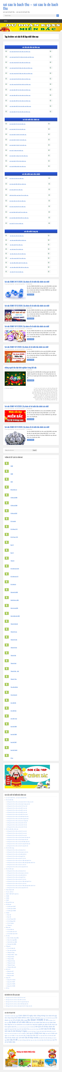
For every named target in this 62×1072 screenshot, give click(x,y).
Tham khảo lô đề (10, 889)
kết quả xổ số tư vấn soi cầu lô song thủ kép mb (18, 843)
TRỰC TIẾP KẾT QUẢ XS (12, 894)
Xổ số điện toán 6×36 (12, 933)
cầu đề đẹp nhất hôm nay (48, 390)
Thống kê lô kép (14, 647)
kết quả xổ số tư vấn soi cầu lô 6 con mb (17, 833)
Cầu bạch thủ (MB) (14, 592)
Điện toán (8, 927)
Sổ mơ (12, 758)
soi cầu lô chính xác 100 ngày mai (43, 398)
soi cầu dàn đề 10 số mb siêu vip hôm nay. (20, 106)
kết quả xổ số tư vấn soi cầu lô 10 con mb (17, 806)
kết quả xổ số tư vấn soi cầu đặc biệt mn (17, 875)
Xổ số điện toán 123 (14, 576)
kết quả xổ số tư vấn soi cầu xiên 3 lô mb (17, 825)
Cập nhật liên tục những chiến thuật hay (47, 389)
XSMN (12, 474)
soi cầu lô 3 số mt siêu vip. (16, 271)
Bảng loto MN (10, 973)
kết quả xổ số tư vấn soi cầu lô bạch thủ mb (17, 839)
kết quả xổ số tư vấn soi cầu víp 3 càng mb (17, 820)
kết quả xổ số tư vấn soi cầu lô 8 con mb (17, 835)
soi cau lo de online (12, 1033)
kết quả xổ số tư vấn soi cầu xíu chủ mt (16, 864)
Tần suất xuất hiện (14, 687)
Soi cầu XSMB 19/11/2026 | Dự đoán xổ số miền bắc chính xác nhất (27, 326)
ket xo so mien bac (35, 1022)
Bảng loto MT (10, 971)
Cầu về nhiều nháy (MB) (15, 616)
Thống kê (12, 561)
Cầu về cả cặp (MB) (14, 608)
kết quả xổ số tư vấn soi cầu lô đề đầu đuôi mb (18, 841)
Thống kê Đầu (13, 655)
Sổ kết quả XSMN (14, 505)
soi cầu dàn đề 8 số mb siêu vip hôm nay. (20, 100)
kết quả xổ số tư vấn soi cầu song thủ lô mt (17, 866)
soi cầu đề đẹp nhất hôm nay (50, 397)
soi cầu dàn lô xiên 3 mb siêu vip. (17, 140)
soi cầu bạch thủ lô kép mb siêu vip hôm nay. (21, 68)
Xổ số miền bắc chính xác (12, 829)
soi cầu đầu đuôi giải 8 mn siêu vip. (18, 212)
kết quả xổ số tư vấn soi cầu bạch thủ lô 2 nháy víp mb (20, 801)
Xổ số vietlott (13, 521)
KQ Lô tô (8, 969)
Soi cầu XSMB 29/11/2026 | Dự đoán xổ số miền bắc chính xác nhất (27, 427)
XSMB (12, 466)
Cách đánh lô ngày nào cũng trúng (31, 1016)
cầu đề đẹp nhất (37, 390)
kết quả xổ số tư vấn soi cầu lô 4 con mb (17, 831)
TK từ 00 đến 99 (14, 695)
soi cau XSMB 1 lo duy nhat (14, 1035)
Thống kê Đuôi (13, 663)
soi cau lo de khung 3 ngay (16, 1031)
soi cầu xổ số (36, 1040)
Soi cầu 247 (34, 1035)
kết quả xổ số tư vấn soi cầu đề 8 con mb (17, 812)
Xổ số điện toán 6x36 (15, 568)
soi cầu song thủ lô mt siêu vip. (18, 258)
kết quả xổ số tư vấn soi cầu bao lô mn (16, 871)
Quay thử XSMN (14, 734)
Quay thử (8, 977)
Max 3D (12, 545)
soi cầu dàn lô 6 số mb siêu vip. (17, 124)
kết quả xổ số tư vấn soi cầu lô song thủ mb (17, 845)
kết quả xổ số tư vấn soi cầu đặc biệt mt (16, 854)
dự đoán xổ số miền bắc (19, 1022)
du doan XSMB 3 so (37, 1019)
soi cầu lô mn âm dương (44, 1037)
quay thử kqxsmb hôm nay (12, 1029)
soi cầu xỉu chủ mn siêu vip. (16, 178)
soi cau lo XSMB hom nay (36, 1033)
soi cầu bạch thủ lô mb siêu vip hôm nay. (20, 51)
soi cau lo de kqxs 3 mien (33, 1031)
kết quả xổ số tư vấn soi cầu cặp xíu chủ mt (17, 852)
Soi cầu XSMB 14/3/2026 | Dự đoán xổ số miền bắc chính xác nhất (27, 406)
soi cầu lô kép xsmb (30, 1038)
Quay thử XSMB (14, 726)
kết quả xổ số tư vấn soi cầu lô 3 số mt (16, 858)
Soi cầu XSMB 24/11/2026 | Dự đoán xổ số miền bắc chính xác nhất (27, 281)
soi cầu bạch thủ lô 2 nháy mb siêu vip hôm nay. (22, 57)
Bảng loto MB (10, 975)
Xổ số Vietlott (10, 923)
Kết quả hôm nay (14, 489)
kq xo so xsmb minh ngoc (21, 1026)
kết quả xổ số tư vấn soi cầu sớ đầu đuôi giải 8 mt (19, 860)
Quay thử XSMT (14, 742)
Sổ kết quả (8, 904)
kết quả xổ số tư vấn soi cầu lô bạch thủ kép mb (18, 837)
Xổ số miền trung (10, 848)
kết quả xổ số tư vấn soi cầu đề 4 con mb (17, 808)
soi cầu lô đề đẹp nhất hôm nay (50, 399)
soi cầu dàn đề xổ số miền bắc (46, 1035)
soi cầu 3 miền (25, 1035)
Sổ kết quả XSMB (14, 497)
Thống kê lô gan (14, 632)
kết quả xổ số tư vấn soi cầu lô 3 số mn (16, 879)
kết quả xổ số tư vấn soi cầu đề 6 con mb (17, 810)
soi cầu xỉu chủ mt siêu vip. (17, 235)
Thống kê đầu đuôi (14, 624)
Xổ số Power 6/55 (14, 537)
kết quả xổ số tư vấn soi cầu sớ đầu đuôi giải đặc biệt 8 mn (21, 885)
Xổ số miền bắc (9, 799)
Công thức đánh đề (34, 1017)
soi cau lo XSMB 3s (21, 1033)
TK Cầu (8, 935)
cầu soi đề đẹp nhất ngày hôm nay (42, 393)
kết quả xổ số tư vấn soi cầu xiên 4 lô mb (17, 827)
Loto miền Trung (14, 718)
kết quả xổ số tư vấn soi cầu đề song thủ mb (17, 818)
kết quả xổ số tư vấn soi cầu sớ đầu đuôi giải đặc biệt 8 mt (21, 862)
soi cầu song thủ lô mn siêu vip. (17, 206)
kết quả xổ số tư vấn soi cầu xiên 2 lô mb (17, 822)
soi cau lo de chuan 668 (35, 1029)
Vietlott (7, 912)
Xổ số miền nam (10, 868)
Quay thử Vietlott (14, 750)
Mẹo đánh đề (50, 1026)
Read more (31, 294)
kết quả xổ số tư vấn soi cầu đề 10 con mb (17, 814)
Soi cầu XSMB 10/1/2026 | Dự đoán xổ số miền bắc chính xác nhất (26, 347)
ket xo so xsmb (15, 1024)
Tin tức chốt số (9, 388)
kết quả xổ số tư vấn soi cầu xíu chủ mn (16, 883)
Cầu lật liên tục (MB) (15, 600)
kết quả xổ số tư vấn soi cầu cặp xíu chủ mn (17, 873)
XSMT (12, 482)
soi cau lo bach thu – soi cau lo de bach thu (30, 6)
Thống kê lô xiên (14, 639)
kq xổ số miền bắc (30, 1026)
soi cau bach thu (24, 1029)
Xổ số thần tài (13, 584)
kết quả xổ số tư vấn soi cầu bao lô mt (16, 850)
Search (34, 450)
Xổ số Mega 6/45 (14, 529)
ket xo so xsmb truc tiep (27, 1024)
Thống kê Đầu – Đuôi (15, 671)
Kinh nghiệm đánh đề (10, 1026)
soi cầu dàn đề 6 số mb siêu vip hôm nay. (20, 95)
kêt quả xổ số (40, 1026)
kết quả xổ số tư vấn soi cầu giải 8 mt (16, 856)
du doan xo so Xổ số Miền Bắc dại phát (47, 1017)
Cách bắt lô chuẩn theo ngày (11, 1015)
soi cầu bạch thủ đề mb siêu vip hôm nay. (20, 79)
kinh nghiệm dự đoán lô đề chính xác (46, 1024)
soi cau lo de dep (48, 1029)
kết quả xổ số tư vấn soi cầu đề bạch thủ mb (17, 816)
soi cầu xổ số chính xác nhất (46, 1040)
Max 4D (12, 553)
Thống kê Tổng (14, 679)
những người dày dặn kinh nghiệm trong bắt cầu (20, 367)
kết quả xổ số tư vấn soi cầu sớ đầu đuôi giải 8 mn (19, 881)
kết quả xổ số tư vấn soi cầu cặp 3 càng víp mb (18, 804)
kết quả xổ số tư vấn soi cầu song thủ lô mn (17, 887)
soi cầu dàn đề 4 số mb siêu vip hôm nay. (20, 90)
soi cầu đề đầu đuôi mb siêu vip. (17, 166)
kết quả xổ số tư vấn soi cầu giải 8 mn (16, 877)
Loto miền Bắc (13, 703)
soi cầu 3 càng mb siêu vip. (16, 150)
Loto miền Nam (13, 711)
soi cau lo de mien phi (45, 1031)
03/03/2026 (29, 284)
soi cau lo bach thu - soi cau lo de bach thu (15, 284)
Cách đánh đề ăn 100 (21, 1018)
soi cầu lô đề (12, 1040)
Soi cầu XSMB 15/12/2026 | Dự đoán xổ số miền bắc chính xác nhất (27, 305)
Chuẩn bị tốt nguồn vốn (45, 394)
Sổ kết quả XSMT (14, 513)
